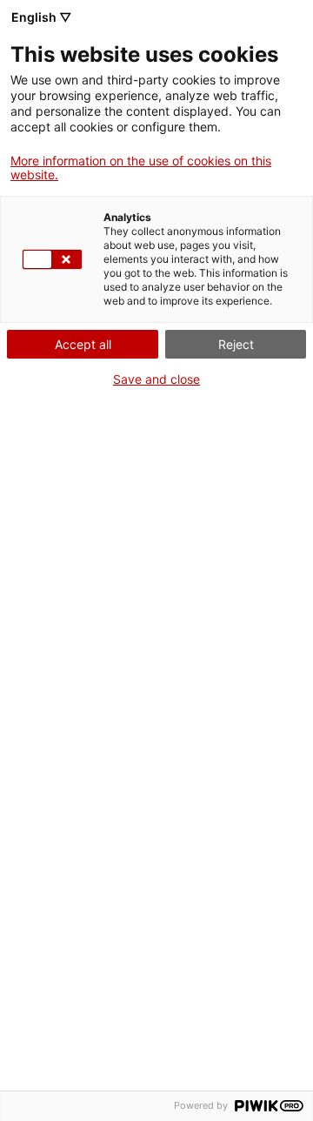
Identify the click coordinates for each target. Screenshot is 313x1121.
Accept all (83, 344)
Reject (236, 344)
